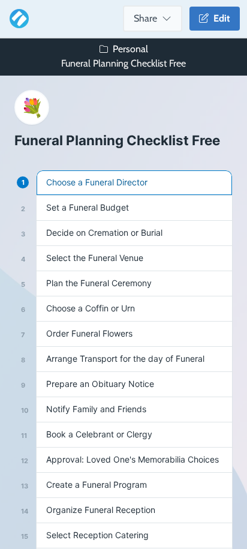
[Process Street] (16, 18)
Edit (219, 18)
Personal (130, 49)
